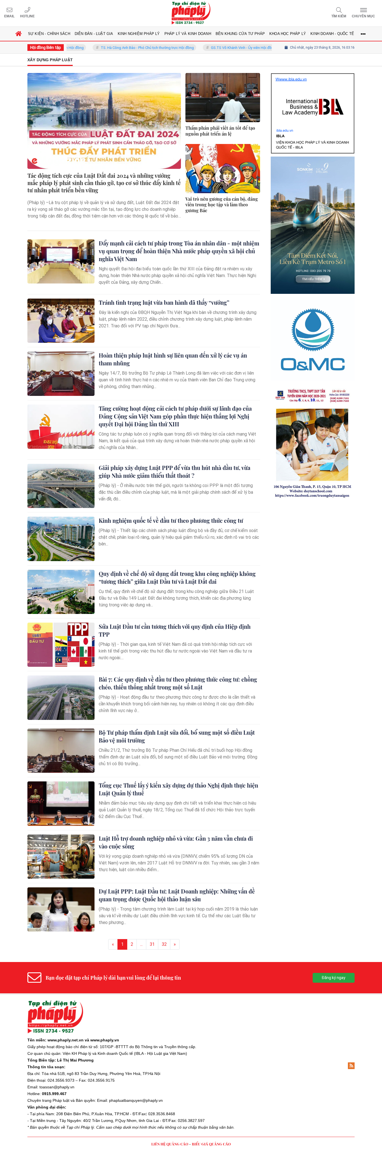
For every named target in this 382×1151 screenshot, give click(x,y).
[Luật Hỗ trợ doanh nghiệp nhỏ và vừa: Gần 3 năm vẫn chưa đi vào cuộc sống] (61, 857)
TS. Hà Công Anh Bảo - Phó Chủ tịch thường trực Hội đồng (123, 48)
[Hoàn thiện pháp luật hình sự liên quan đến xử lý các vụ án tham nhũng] (61, 373)
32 (164, 944)
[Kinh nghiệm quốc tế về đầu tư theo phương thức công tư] (61, 539)
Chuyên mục (363, 16)
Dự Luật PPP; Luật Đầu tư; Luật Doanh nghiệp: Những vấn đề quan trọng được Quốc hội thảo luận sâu (177, 895)
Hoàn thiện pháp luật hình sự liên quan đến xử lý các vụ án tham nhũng (173, 359)
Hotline (27, 16)
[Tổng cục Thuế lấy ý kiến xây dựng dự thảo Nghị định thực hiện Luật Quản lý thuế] (61, 803)
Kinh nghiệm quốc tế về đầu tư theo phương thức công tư (171, 520)
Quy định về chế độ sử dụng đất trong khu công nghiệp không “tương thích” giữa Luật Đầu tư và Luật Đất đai (177, 577)
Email (9, 16)
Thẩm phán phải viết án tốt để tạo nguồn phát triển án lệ (220, 131)
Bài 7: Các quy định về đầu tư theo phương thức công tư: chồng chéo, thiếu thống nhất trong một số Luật (178, 683)
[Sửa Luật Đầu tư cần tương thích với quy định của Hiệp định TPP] (61, 645)
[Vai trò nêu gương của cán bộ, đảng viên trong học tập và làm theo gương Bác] (222, 168)
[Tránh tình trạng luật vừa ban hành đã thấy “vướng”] (61, 321)
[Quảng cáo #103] (313, 178)
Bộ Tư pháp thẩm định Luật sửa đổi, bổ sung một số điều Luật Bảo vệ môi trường (177, 736)
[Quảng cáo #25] (313, 90)
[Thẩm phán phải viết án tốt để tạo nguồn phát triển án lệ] (222, 97)
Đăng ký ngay (333, 977)
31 (152, 944)
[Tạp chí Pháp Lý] (191, 13)
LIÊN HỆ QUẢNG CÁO (169, 1143)
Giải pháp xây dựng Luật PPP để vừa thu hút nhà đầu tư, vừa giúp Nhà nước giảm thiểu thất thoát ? (174, 471)
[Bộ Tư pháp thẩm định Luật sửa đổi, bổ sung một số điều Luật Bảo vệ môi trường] (61, 751)
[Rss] (351, 1065)
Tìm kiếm (338, 16)
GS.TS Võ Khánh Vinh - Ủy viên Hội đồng (219, 48)
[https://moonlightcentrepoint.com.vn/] (313, 271)
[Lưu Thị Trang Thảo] (313, 355)
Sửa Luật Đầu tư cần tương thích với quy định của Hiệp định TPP (175, 630)
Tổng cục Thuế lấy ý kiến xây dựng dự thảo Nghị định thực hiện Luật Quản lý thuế (178, 789)
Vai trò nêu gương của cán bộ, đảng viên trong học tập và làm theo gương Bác (221, 205)
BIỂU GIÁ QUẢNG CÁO (211, 1143)
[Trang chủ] (19, 34)
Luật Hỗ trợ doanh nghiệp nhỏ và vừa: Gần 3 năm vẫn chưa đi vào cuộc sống (176, 842)
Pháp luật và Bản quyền (74, 1100)
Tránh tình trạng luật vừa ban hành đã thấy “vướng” (164, 302)
